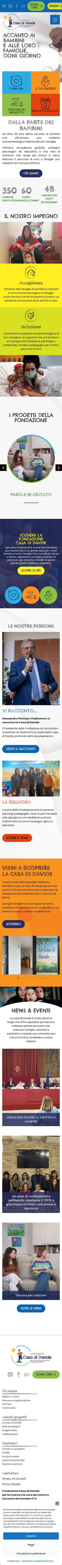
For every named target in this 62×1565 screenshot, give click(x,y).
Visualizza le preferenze (31, 1553)
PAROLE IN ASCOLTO (31, 494)
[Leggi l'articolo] (31, 459)
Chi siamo (9, 1391)
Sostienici (9, 1443)
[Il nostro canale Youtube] (23, 6)
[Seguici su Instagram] (10, 6)
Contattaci (10, 1473)
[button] (57, 1503)
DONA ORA (17, 88)
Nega (31, 1544)
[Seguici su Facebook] (17, 6)
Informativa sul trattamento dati (37, 1560)
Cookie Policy (13, 1560)
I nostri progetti (14, 1417)
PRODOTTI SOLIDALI (45, 111)
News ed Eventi (14, 1479)
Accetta (31, 1536)
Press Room (11, 1484)
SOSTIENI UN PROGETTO (16, 111)
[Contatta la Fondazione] (4, 6)
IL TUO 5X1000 (45, 88)
